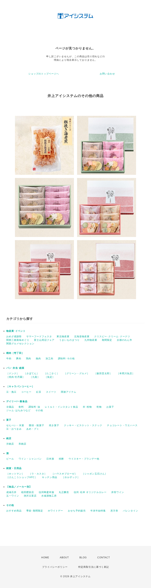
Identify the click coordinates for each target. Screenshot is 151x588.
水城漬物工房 (49, 495)
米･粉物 (87, 407)
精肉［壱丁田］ (15, 353)
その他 (39, 410)
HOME (45, 557)
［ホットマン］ (15, 473)
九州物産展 (90, 340)
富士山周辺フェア (44, 340)
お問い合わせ (107, 73)
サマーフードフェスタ (39, 336)
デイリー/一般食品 (17, 401)
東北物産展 (63, 336)
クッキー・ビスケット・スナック (83, 425)
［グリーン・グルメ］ (76, 373)
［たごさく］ (51, 373)
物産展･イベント (16, 331)
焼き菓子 (54, 425)
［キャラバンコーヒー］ (20, 386)
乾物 (99, 407)
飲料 (21, 407)
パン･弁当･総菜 (15, 368)
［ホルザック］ (71, 477)
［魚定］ (50, 377)
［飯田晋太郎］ (103, 373)
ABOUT (64, 557)
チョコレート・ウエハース (122, 425)
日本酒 (50, 458)
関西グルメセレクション (20, 343)
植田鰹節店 (27, 492)
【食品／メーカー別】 (19, 486)
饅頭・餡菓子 (36, 425)
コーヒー (26, 392)
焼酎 (61, 458)
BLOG (83, 557)
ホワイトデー (55, 510)
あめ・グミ (32, 429)
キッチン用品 (49, 477)
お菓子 (110, 407)
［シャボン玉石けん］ (94, 473)
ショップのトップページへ (43, 73)
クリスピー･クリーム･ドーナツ (112, 336)
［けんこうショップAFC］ (21, 477)
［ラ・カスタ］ (38, 473)
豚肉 (18, 358)
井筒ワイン (117, 492)
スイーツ (51, 392)
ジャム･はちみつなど (18, 410)
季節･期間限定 (34, 510)
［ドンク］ (12, 373)
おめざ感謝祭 (14, 336)
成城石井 (11, 492)
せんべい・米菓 (15, 425)
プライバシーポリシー (55, 567)
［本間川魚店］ (126, 373)
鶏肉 (28, 358)
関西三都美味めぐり (17, 340)
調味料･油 (34, 407)
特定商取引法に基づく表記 (93, 567)
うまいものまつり (69, 340)
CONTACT (103, 557)
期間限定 (107, 340)
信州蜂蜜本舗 (46, 492)
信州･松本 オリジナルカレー (90, 492)
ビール (10, 458)
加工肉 (49, 358)
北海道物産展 (81, 336)
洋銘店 (10, 443)
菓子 (8, 419)
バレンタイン (130, 510)
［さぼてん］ (31, 373)
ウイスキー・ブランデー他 (84, 458)
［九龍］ (35, 377)
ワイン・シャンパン (30, 458)
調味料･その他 (66, 358)
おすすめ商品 (14, 510)
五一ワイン (12, 495)
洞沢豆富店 (30, 495)
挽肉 (38, 358)
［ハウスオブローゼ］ (64, 473)
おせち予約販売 (77, 510)
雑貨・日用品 (14, 468)
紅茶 (38, 392)
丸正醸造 (64, 492)
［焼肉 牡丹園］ (15, 377)
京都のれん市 (124, 340)
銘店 (8, 438)
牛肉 (8, 358)
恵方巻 (114, 510)
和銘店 (22, 443)
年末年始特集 (98, 510)
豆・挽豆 (11, 392)
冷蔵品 (10, 407)
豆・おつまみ (14, 429)
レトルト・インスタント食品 (61, 407)
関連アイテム (68, 392)
